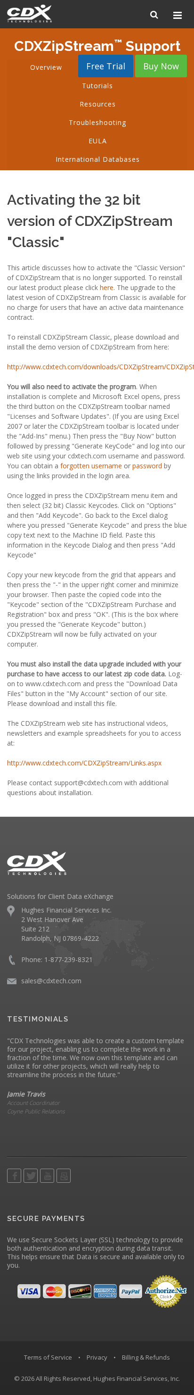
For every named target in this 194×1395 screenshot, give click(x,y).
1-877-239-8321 (68, 959)
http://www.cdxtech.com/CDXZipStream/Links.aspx (84, 762)
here (106, 287)
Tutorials (97, 85)
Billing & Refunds (146, 1357)
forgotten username (91, 465)
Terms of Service (48, 1357)
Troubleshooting (97, 122)
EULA (98, 140)
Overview (46, 67)
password (147, 465)
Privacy (97, 1357)
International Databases (98, 159)
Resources (98, 104)
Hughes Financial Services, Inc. (136, 1378)
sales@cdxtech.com (51, 980)
